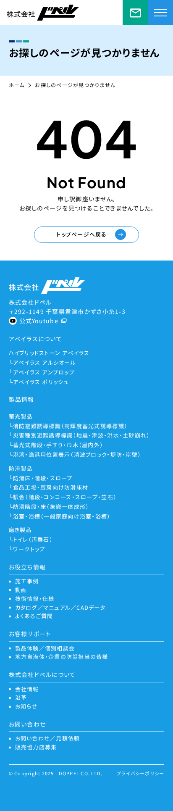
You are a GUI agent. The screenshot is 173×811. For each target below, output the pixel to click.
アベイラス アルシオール (44, 362)
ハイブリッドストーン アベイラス (49, 353)
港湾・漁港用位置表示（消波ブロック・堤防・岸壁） (77, 454)
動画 (21, 590)
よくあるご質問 (34, 616)
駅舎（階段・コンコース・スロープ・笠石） (65, 497)
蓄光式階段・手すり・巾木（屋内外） (58, 445)
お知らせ (26, 706)
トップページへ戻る (81, 234)
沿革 (21, 697)
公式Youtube (38, 320)
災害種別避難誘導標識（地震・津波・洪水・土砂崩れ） (81, 435)
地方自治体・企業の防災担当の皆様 (61, 657)
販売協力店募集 (36, 747)
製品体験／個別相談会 (45, 648)
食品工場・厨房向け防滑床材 (50, 487)
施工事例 (27, 581)
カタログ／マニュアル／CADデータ (60, 607)
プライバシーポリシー (141, 773)
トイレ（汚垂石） (33, 539)
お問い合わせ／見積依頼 (135, 12)
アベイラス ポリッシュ (41, 382)
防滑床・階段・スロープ (43, 478)
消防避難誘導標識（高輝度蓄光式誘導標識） (70, 426)
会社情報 (27, 689)
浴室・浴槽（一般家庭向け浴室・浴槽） (62, 516)
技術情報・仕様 (35, 599)
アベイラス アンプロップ (44, 372)
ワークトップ (29, 549)
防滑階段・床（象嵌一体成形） (51, 507)
